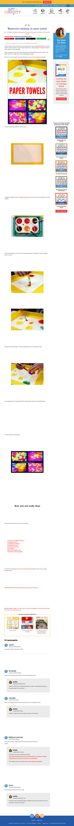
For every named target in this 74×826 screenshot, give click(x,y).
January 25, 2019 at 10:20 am (19, 683)
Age (67, 13)
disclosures (28, 43)
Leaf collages (10, 548)
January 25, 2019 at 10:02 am (15, 673)
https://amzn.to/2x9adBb (35, 761)
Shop (51, 5)
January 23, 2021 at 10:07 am (19, 798)
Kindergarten (21, 32)
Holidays (35, 13)
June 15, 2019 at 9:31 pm (14, 700)
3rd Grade (39, 32)
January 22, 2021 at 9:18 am (15, 787)
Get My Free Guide (61, 98)
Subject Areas (51, 13)
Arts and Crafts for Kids (36, 57)
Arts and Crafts (21, 608)
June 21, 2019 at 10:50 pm (14, 739)
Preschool (14, 32)
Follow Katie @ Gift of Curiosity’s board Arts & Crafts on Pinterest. (21, 587)
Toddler (10, 32)
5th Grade (18, 610)
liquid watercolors (40, 46)
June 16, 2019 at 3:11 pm (18, 711)
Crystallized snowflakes (13, 543)
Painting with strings (12, 545)
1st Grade (27, 32)
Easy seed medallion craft (14, 550)
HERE (61, 56)
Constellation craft (12, 542)
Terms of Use (45, 823)
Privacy (39, 823)
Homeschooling (45, 5)
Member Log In (57, 5)
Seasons (43, 13)
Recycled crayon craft (13, 547)
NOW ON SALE (47, 2)
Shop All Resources (61, 211)
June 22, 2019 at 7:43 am (18, 752)
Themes (60, 13)
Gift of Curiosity (12, 11)
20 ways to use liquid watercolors (15, 540)
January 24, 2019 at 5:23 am (15, 646)
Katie (15, 682)
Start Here (38, 5)
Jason (11, 645)
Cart (64, 5)
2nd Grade (33, 32)
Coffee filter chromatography (15, 551)
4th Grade (45, 32)
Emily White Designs (61, 823)
